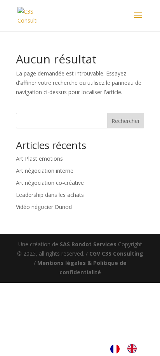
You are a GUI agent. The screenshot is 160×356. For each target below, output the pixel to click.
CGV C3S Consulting (116, 253)
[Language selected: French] (127, 348)
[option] (133, 348)
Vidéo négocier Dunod (44, 206)
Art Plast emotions (39, 158)
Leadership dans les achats (50, 194)
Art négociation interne (44, 170)
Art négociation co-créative (50, 182)
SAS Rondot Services (88, 244)
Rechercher (125, 121)
